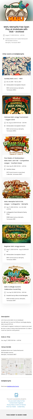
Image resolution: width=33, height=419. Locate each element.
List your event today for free (16, 401)
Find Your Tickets (11, 407)
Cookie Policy (21, 407)
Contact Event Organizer (16, 403)
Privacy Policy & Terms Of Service (16, 405)
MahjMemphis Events (13, 386)
